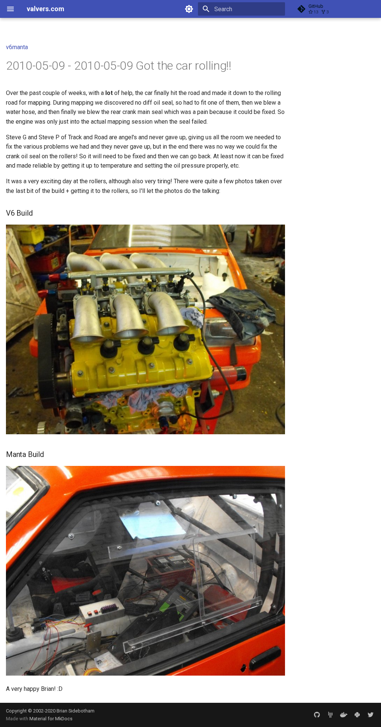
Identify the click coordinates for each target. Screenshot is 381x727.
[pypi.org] (357, 715)
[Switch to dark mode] (189, 8)
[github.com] (317, 715)
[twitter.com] (371, 715)
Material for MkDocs (51, 718)
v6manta (17, 47)
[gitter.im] (330, 715)
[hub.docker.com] (344, 715)
